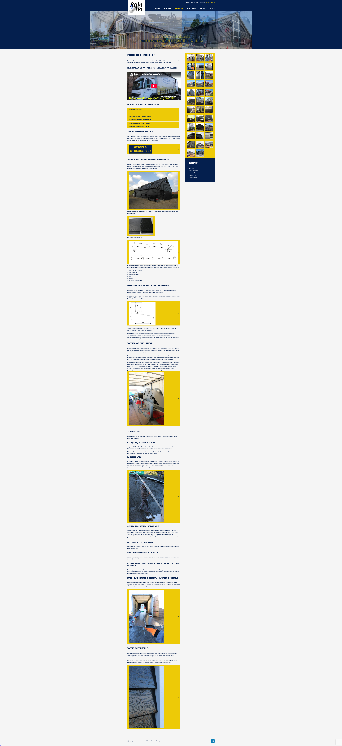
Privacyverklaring (154, 741)
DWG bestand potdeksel (135, 113)
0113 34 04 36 (211, 2)
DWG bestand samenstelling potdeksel (140, 119)
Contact (212, 8)
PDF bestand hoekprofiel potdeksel (139, 126)
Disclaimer (147, 741)
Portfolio (167, 8)
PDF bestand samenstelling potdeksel (140, 116)
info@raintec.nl (193, 177)
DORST (169, 741)
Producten (179, 8)
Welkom (157, 8)
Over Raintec (191, 8)
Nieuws (202, 8)
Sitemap (141, 741)
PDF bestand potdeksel (135, 109)
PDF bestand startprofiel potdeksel (139, 123)
